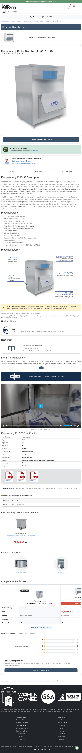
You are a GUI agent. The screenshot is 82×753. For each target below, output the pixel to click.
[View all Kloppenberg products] (41, 367)
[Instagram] (45, 749)
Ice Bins (48, 21)
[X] (38, 749)
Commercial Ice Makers (38, 21)
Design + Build (21, 717)
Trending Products (21, 731)
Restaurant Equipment (23, 21)
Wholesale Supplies (22, 722)
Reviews (61, 739)
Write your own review (41, 670)
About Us (62, 725)
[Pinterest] (42, 749)
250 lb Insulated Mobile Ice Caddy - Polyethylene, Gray (21, 535)
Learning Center (62, 722)
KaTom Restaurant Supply (8, 21)
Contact (61, 731)
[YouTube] (49, 749)
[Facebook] (35, 749)
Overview (13, 171)
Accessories (39, 171)
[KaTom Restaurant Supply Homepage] (9, 6)
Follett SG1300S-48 (9, 505)
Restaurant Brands (22, 720)
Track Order (21, 734)
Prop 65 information (14, 495)
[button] (69, 7)
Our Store (62, 734)
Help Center (62, 717)
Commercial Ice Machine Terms (32, 346)
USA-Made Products (22, 728)
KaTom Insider (62, 736)
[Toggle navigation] (4, 12)
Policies (62, 720)
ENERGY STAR (21, 725)
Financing (22, 739)
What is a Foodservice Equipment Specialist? (24, 163)
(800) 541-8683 (19, 161)
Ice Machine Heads (21, 573)
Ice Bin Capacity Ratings (30, 348)
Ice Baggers (61, 573)
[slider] (33, 426)
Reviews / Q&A (67, 171)
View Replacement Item (41, 139)
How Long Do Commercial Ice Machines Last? (37, 351)
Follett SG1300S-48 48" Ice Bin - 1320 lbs (42, 37)
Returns (21, 736)
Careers (62, 728)
